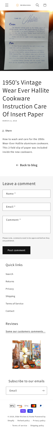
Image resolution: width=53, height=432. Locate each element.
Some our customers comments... (26, 331)
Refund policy (24, 420)
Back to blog (28, 165)
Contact (10, 310)
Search (9, 274)
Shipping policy (37, 425)
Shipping (10, 296)
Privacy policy (39, 420)
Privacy (10, 288)
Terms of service (19, 425)
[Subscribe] (43, 391)
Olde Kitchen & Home (24, 416)
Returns (10, 281)
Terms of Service (14, 303)
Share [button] (8, 130)
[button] (7, 5)
